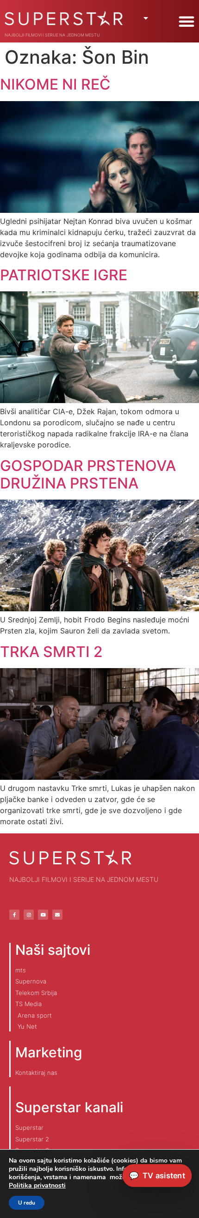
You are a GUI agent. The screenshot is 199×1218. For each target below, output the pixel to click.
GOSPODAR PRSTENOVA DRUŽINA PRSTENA (88, 474)
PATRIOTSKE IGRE (63, 275)
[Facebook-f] (14, 915)
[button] (186, 21)
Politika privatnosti (37, 1185)
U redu (26, 1202)
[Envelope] (57, 915)
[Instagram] (29, 915)
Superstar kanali (69, 1107)
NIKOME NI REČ (55, 84)
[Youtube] (43, 915)
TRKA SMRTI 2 (51, 652)
